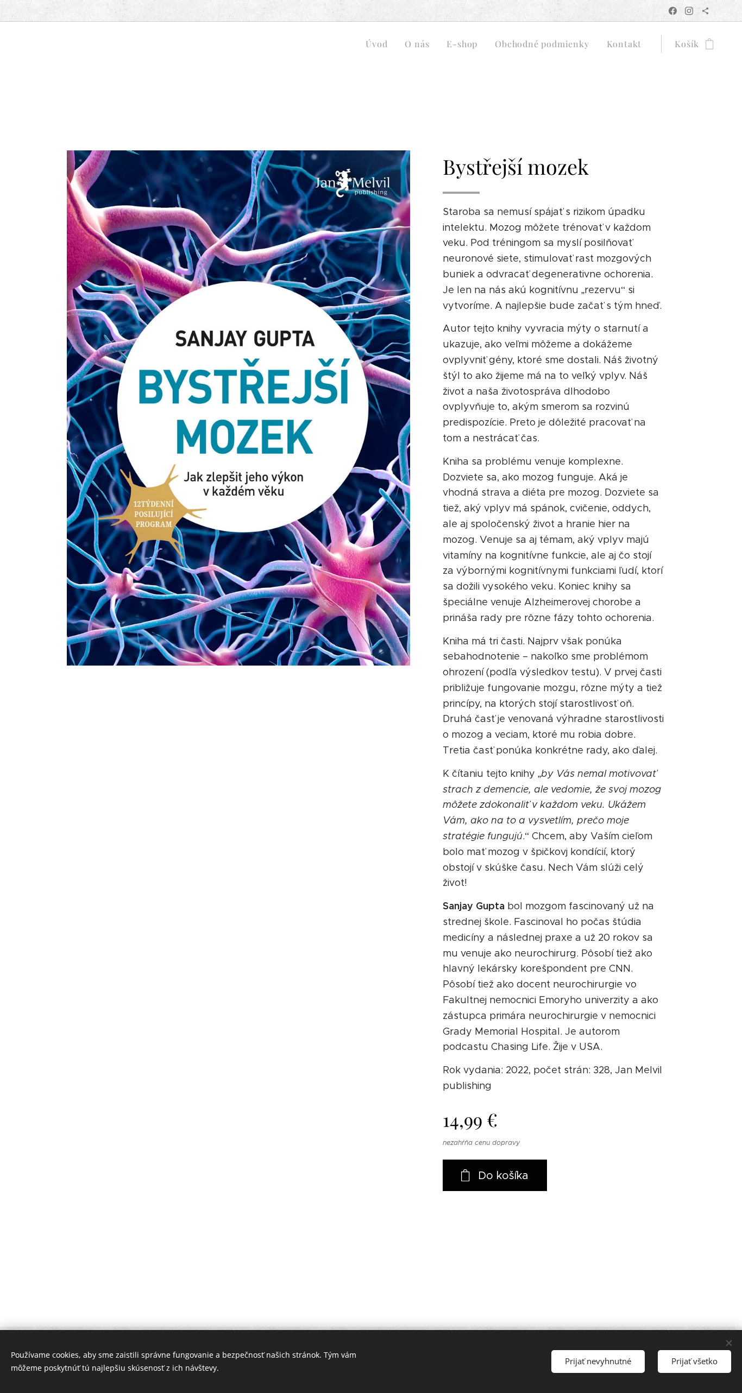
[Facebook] (673, 11)
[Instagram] (689, 11)
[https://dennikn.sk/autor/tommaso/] (705, 11)
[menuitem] (379, 44)
